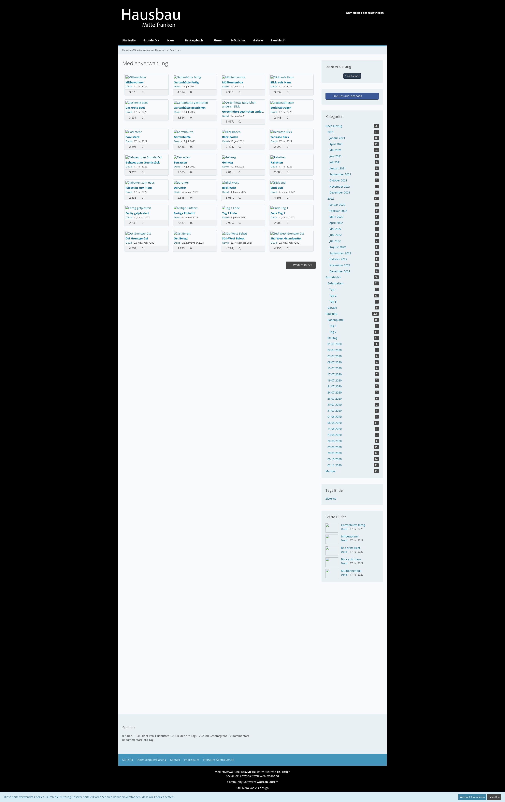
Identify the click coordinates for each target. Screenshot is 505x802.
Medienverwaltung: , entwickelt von (252, 772)
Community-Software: (252, 782)
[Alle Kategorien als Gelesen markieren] (381, 50)
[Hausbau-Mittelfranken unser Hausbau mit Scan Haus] (167, 18)
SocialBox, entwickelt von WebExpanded (252, 776)
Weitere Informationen (472, 797)
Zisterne (330, 498)
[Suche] (382, 40)
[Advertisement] (219, 297)
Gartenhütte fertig (353, 525)
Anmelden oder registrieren (365, 13)
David (129, 86)
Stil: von (253, 788)
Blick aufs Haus (351, 559)
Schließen (494, 797)
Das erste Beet (350, 548)
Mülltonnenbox (351, 571)
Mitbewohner (350, 536)
